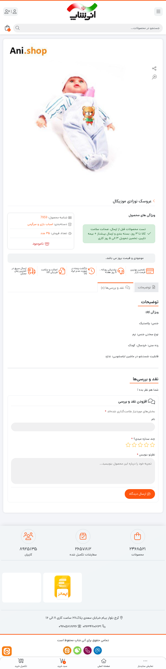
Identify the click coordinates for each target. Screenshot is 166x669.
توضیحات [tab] (145, 287)
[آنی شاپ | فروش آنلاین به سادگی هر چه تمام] (83, 12)
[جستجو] (17, 28)
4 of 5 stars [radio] (134, 444)
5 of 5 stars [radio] (128, 444)
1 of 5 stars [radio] (152, 444)
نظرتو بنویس (146, 454)
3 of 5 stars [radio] (140, 444)
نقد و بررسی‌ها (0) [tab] (113, 287)
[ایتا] (7, 651)
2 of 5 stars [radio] (146, 444)
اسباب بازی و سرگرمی (40, 224)
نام (153, 419)
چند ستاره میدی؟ (143, 439)
